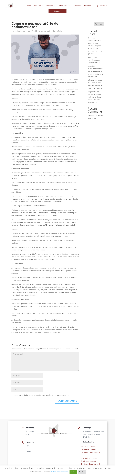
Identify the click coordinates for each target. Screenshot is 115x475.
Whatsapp (29, 428)
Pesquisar (98, 24)
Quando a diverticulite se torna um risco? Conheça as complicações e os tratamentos (95, 71)
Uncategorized (44, 31)
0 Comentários (57, 31)
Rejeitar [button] (81, 472)
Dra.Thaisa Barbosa (88, 450)
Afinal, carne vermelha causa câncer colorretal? (94, 60)
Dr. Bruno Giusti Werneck (90, 453)
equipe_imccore (20, 31)
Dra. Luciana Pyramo (88, 447)
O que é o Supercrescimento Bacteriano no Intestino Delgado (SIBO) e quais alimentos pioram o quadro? (95, 46)
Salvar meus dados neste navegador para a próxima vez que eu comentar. (42, 395)
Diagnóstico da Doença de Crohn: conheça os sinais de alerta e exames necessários (95, 97)
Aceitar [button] (73, 472)
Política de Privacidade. (60, 472)
